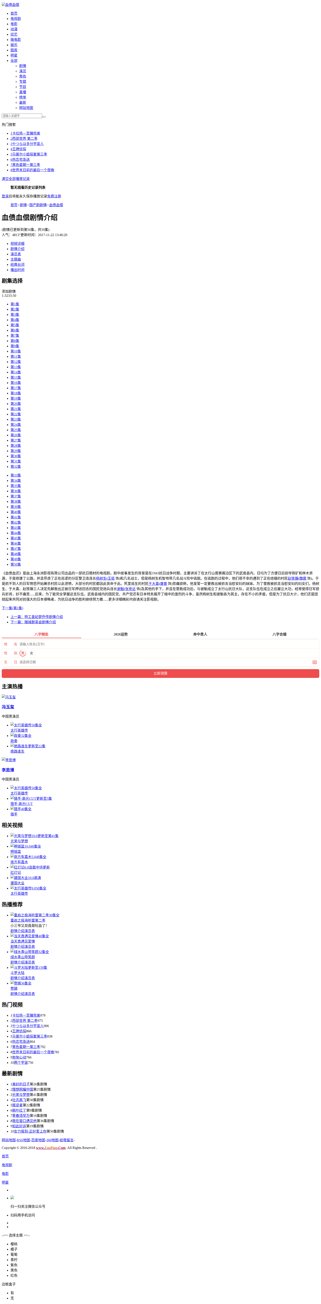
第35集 (15, 486)
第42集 (15, 522)
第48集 (15, 554)
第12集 (15, 362)
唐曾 (163, 584)
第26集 (15, 435)
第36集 (15, 491)
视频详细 (17, 243)
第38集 (15, 501)
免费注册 (54, 196)
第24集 (15, 425)
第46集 (15, 543)
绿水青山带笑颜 (22, 957)
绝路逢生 (17, 751)
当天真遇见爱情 (22, 941)
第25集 (15, 430)
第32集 (15, 466)
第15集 (15, 377)
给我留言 (67, 1140)
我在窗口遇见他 (24, 1121)
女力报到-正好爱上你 (30, 1131)
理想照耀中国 (22, 1089)
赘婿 (13, 988)
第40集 (15, 512)
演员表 (15, 254)
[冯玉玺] (9, 697)
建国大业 (17, 883)
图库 (13, 50)
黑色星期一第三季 (25, 165)
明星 (13, 55)
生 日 (10, 662)
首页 (13, 13)
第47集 (15, 549)
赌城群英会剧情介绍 (33, 622)
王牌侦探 (18, 149)
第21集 (15, 409)
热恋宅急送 (20, 159)
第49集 (15, 559)
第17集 (15, 388)
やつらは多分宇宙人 (27, 144)
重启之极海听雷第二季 (27, 920)
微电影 (15, 39)
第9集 (14, 346)
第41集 (15, 517)
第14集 (15, 372)
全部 (13, 60)
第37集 (15, 496)
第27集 (15, 440)
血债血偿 (12, 5)
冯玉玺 (8, 707)
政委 (13, 741)
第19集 (15, 398)
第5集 (14, 325)
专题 (22, 81)
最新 (22, 102)
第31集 (15, 461)
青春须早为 (21, 1115)
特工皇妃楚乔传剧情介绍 (36, 617)
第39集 (15, 507)
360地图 (52, 1140)
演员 (22, 71)
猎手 (13, 814)
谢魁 (120, 589)
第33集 (15, 475)
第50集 (15, 564)
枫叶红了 (19, 1110)
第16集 (15, 383)
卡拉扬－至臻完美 (25, 133)
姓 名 (10, 644)
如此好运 (19, 1126)
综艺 (13, 34)
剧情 (22, 66)
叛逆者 (17, 1105)
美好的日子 (21, 1084)
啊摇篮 (15, 851)
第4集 (14, 320)
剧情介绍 (17, 249)
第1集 (14, 304)
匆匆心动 (19, 1057)
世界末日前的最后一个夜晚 (32, 170)
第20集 (15, 404)
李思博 (8, 770)
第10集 (15, 351)
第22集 (15, 414)
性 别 (10, 653)
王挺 (111, 578)
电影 (13, 24)
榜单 (22, 97)
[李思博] (9, 760)
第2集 (14, 309)
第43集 (15, 528)
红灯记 (15, 872)
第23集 (15, 419)
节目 (22, 87)
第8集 (14, 341)
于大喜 (153, 584)
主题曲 (15, 259)
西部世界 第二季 (24, 138)
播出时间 (17, 270)
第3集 (14, 314)
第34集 (15, 480)
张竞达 (130, 589)
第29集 (15, 451)
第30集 (15, 456)
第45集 (15, 538)
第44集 (15, 533)
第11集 (15, 356)
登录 (5, 196)
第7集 (14, 335)
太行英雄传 (19, 730)
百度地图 (38, 1140)
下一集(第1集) (12, 608)
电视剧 (15, 19)
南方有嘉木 (19, 862)
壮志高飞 (19, 1100)
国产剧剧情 (38, 205)
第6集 (14, 330)
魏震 (302, 578)
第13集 (15, 367)
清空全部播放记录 (16, 179)
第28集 (15, 445)
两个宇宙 (21, 1062)
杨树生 (101, 578)
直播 (22, 92)
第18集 (15, 393)
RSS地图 (23, 1140)
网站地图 (26, 108)
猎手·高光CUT (21, 804)
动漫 (13, 29)
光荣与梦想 (19, 841)
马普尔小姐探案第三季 (28, 154)
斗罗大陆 (17, 973)
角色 (22, 76)
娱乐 (13, 45)
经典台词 (17, 264)
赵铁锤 (293, 578)
